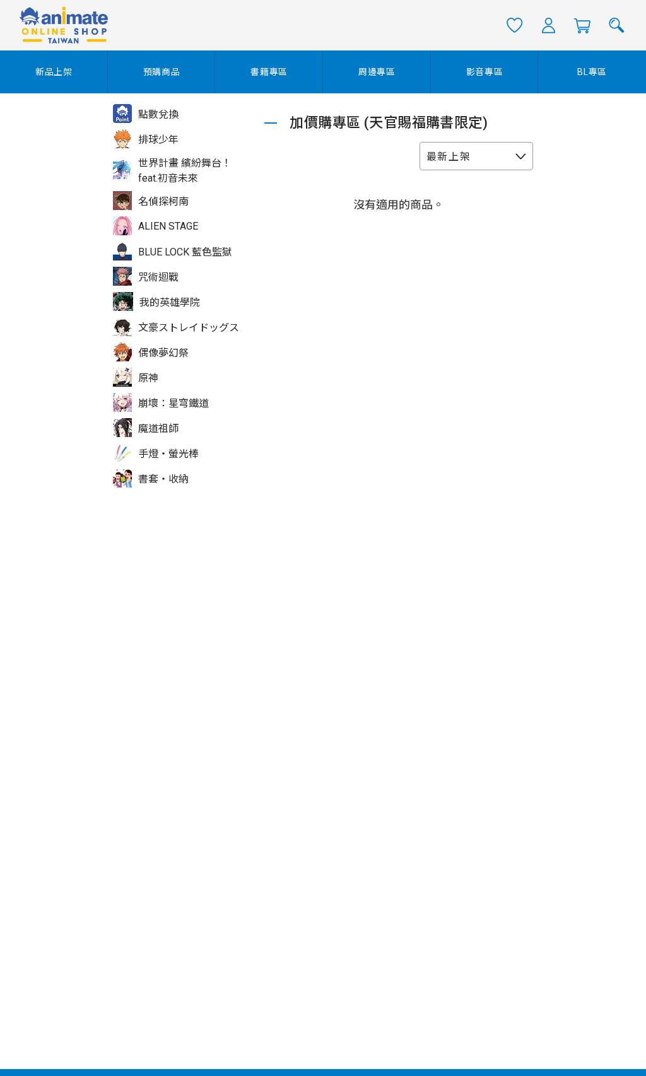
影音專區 (484, 72)
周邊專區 (377, 72)
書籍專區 (269, 72)
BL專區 (592, 72)
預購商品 (161, 72)
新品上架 (54, 72)
